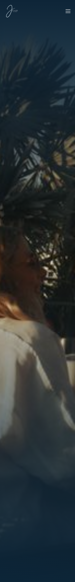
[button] (67, 11)
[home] (12, 11)
